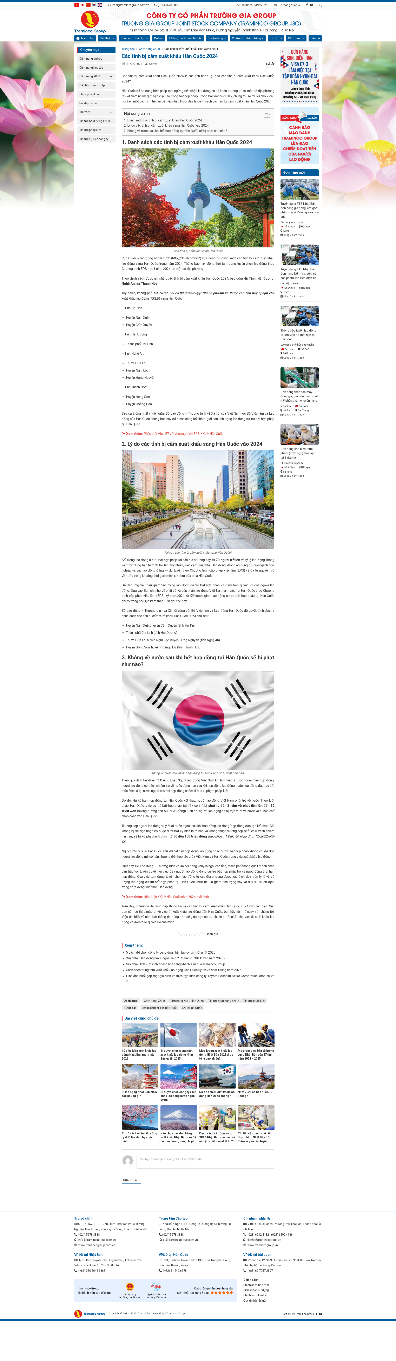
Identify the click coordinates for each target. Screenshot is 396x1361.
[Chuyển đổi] (110, 76)
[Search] (320, 5)
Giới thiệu (106, 38)
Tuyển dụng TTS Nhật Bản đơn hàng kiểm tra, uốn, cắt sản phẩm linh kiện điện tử (298, 273)
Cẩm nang (295, 38)
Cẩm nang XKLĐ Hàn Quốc (187, 1000)
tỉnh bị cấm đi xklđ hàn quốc (159, 1007)
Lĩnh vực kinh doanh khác (185, 38)
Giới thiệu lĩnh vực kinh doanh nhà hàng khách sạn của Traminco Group (175, 964)
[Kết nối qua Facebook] (307, 4)
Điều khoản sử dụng (256, 1290)
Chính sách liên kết (255, 1295)
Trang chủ (87, 38)
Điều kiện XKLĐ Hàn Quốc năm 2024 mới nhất (176, 897)
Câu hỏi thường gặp (92, 85)
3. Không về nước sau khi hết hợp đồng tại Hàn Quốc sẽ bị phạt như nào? (175, 131)
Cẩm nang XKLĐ (89, 76)
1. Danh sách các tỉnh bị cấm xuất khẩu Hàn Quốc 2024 (163, 120)
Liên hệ (315, 38)
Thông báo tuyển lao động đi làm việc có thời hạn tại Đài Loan (298, 335)
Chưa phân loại (89, 94)
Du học (158, 38)
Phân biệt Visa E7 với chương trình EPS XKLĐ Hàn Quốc (183, 434)
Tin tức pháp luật (90, 130)
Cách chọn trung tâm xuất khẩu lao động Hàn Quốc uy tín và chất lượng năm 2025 (184, 970)
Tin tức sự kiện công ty (93, 139)
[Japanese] (82, 4)
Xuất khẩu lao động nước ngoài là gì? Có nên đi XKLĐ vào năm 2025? (175, 958)
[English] (99, 4)
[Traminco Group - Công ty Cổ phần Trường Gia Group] (95, 21)
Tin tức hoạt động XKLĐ (94, 121)
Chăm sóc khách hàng (246, 38)
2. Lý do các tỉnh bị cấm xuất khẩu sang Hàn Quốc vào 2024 (166, 125)
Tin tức (274, 38)
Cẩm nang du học (90, 58)
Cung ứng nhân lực (133, 38)
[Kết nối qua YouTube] (311, 4)
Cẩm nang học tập (91, 67)
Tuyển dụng (215, 38)
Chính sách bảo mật (256, 1285)
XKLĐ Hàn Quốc (192, 1007)
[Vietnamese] (76, 4)
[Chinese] (88, 4)
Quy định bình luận (255, 1300)
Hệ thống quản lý (289, 5)
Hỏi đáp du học (88, 103)
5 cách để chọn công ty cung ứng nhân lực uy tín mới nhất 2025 (171, 952)
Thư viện (85, 112)
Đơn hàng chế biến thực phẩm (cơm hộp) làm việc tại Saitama (297, 453)
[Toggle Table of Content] (265, 114)
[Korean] (94, 4)
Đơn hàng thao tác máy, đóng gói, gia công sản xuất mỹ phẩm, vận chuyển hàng (299, 396)
